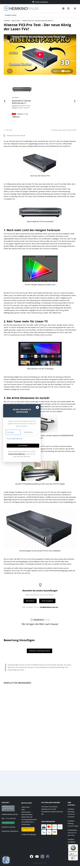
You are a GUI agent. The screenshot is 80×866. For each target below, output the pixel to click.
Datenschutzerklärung (16, 454)
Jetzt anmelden (22, 445)
